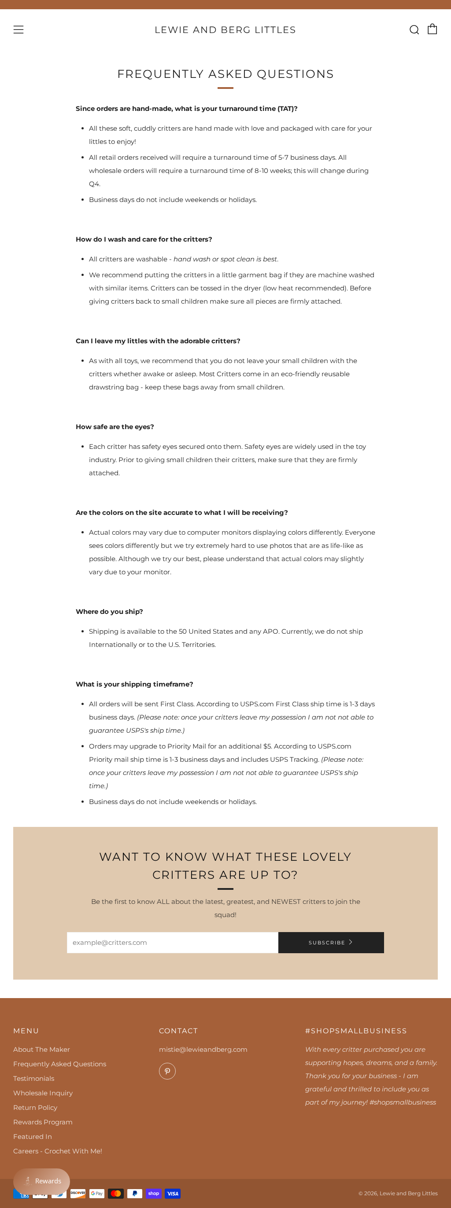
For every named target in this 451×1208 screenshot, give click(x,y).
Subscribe (327, 943)
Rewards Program (43, 1122)
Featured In (32, 1136)
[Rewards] (41, 1181)
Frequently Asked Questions (59, 1064)
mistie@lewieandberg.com (203, 1049)
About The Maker (41, 1049)
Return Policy (35, 1107)
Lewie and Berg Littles (225, 29)
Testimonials (33, 1078)
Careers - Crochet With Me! (57, 1151)
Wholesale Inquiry (43, 1093)
